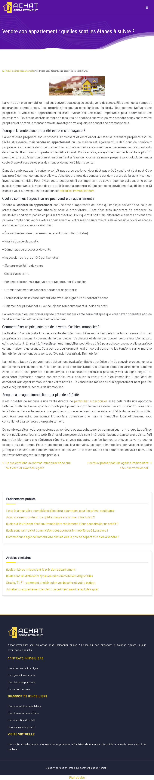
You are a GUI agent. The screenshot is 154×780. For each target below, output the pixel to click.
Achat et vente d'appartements (20, 71)
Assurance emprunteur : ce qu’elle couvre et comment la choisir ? (50, 517)
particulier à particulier (90, 401)
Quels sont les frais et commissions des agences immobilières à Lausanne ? (57, 530)
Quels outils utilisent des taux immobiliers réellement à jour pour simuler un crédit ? (62, 524)
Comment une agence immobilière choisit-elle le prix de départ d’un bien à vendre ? (62, 537)
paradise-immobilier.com (77, 190)
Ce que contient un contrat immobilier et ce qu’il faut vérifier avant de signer (38, 465)
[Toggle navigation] (147, 7)
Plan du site (77, 777)
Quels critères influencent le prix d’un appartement (40, 569)
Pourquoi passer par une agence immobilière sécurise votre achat (117, 465)
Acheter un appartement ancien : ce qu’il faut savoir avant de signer (52, 589)
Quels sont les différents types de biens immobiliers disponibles (49, 576)
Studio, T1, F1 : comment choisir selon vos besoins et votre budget (51, 582)
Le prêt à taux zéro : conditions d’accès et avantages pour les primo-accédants (60, 510)
